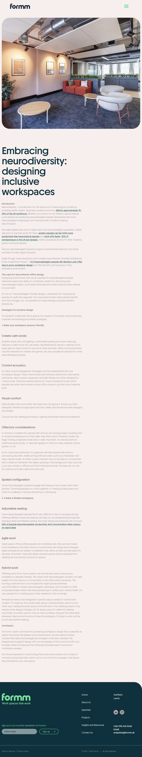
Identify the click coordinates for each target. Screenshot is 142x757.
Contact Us (87, 732)
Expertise (86, 709)
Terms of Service (8, 751)
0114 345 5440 (125, 726)
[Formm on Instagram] (122, 712)
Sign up (46, 731)
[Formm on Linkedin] (116, 712)
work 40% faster (52, 236)
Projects (86, 717)
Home (85, 694)
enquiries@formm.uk (124, 732)
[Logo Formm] (20, 6)
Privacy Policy (23, 751)
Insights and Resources (93, 725)
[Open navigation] (126, 6)
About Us (86, 702)
